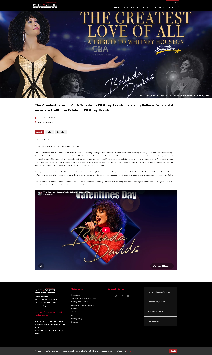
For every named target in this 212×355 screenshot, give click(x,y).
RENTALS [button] (159, 7)
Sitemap (74, 322)
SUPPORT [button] (147, 7)
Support (74, 309)
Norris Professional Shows (159, 292)
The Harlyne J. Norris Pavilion (83, 298)
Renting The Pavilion (79, 302)
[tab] (39, 132)
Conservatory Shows (156, 302)
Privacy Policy (76, 319)
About (73, 312)
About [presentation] (39, 132)
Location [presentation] (61, 132)
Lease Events (153, 321)
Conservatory (76, 295)
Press (73, 315)
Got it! (173, 351)
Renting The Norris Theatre (82, 305)
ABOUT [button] (170, 7)
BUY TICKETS (173, 2)
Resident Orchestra (156, 312)
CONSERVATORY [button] (131, 7)
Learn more (131, 351)
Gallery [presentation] (49, 132)
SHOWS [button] (117, 7)
